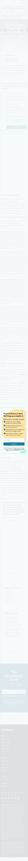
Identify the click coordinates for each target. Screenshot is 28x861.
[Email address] (14, 440)
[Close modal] (23, 410)
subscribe (14, 444)
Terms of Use (16, 449)
